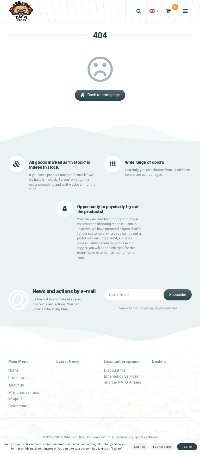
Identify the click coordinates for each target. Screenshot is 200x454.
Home (13, 370)
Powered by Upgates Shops (136, 437)
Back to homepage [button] (104, 95)
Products (16, 377)
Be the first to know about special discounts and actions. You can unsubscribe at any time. (57, 304)
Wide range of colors (144, 162)
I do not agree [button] (162, 447)
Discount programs (121, 361)
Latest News (67, 361)
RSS (82, 437)
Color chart (18, 406)
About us (16, 385)
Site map (71, 437)
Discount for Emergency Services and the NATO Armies (122, 376)
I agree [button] (187, 447)
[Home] (21, 11)
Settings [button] (139, 447)
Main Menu (18, 361)
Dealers (159, 361)
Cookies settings (100, 437)
